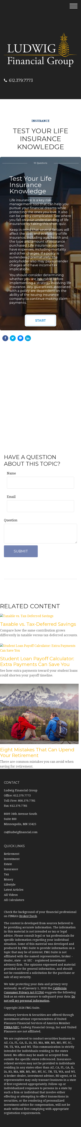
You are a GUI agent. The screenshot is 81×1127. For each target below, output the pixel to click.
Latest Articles (13, 889)
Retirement (11, 853)
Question (10, 520)
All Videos (11, 894)
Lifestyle (10, 884)
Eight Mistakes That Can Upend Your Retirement (37, 752)
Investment (11, 859)
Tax (6, 874)
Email (11, 497)
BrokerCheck (28, 916)
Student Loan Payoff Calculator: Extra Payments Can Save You (37, 661)
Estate (8, 864)
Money (8, 879)
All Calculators (14, 900)
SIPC (16, 1027)
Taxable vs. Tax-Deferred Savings (38, 624)
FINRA (8, 1027)
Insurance (11, 869)
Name (11, 473)
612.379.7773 (21, 80)
